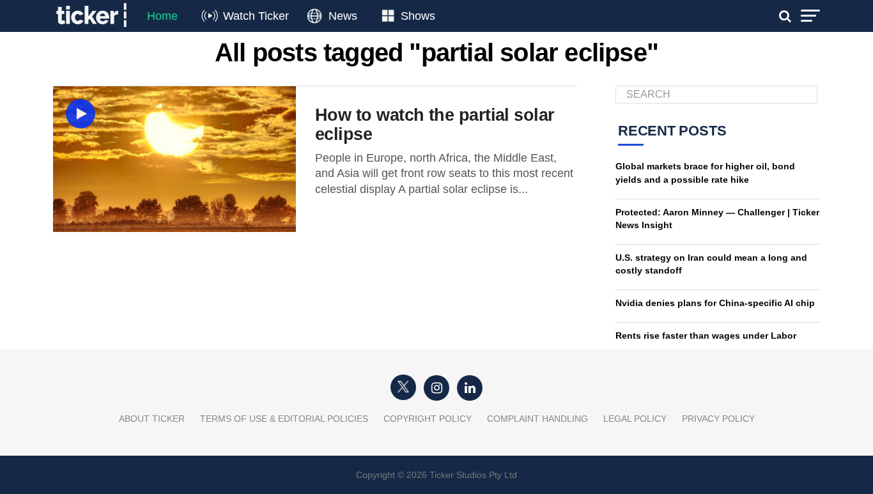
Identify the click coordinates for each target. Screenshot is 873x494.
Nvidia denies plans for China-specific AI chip (715, 303)
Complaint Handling (537, 418)
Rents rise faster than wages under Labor (705, 335)
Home (162, 16)
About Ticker (152, 418)
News (342, 16)
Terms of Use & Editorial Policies (284, 418)
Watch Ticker (256, 16)
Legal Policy (635, 418)
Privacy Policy (718, 418)
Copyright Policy (427, 418)
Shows (418, 16)
